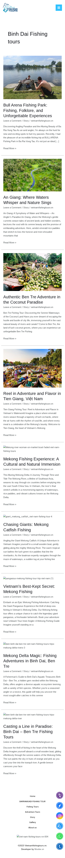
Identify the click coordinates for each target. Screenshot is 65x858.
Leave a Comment (12, 120)
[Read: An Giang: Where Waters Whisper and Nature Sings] (32, 174)
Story (26, 120)
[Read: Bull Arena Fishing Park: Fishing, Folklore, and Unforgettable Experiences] (32, 77)
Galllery (32, 822)
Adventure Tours (32, 812)
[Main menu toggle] (59, 8)
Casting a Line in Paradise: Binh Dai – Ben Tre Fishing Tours (28, 731)
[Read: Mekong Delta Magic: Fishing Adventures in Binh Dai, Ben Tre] (32, 645)
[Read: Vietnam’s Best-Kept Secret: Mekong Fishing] (28, 578)
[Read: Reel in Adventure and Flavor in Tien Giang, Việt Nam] (32, 368)
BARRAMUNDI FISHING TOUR (33, 801)
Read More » (9, 148)
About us (32, 827)
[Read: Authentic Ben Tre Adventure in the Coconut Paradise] (32, 272)
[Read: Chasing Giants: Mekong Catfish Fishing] (27, 516)
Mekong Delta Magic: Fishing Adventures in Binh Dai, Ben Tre (30, 661)
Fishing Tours (33, 806)
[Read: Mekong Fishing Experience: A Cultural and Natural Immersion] (32, 449)
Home (32, 796)
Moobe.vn (39, 849)
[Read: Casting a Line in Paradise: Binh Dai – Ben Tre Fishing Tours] (32, 716)
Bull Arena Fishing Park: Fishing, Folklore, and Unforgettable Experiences (27, 110)
